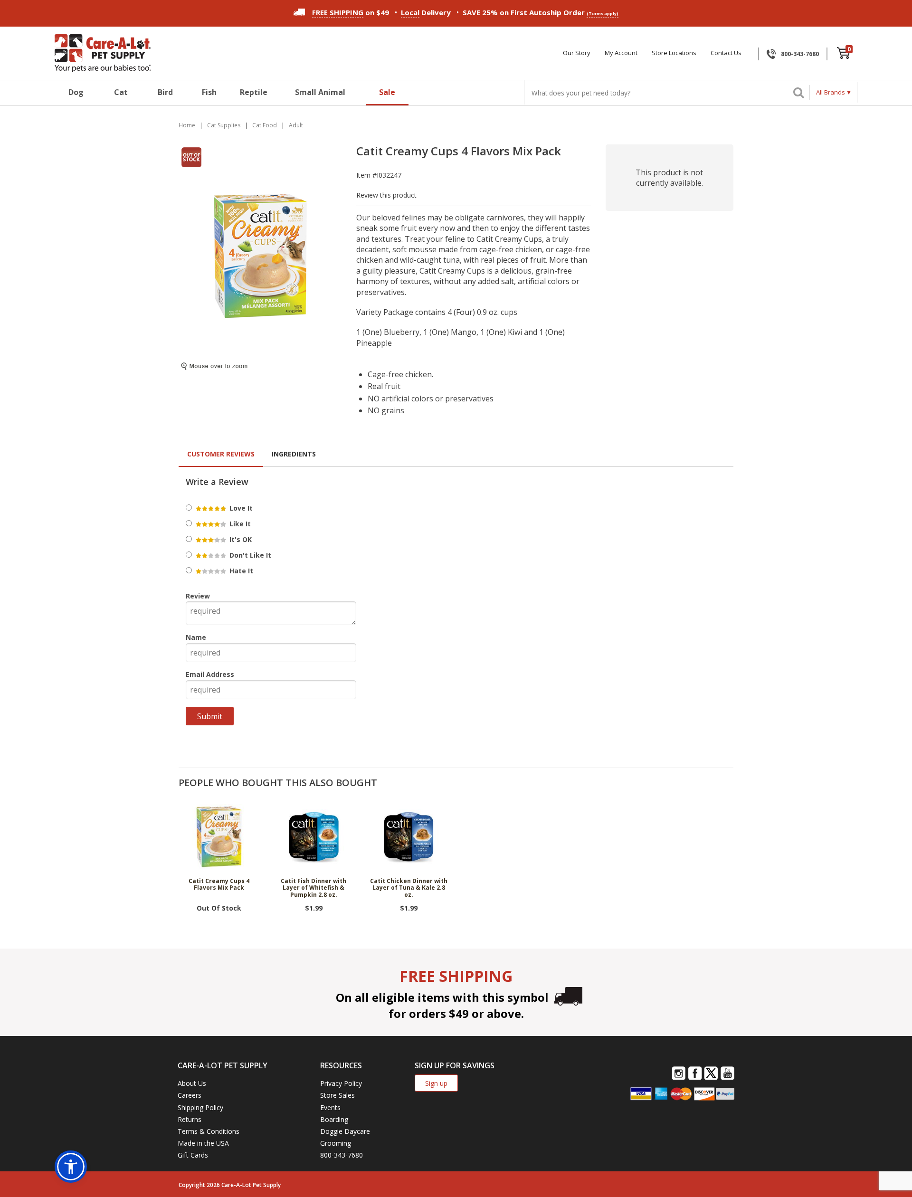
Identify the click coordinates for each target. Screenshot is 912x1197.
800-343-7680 (800, 54)
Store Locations (674, 53)
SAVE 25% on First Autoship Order (540, 12)
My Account (621, 53)
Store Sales (337, 1095)
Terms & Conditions (208, 1131)
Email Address (210, 674)
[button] (71, 1166)
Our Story (576, 53)
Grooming (335, 1143)
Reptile (253, 92)
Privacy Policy (341, 1083)
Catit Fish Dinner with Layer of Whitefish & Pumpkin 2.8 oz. (313, 888)
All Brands (830, 92)
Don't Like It (249, 555)
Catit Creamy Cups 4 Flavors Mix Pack (219, 885)
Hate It (240, 570)
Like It (239, 523)
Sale (387, 92)
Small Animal (320, 92)
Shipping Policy (200, 1107)
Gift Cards (193, 1154)
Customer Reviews (221, 453)
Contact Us (726, 53)
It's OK (240, 539)
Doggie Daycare (345, 1131)
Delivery (426, 12)
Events (330, 1107)
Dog (76, 92)
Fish (209, 92)
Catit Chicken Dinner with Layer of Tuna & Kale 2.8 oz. (408, 888)
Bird (165, 92)
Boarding (334, 1119)
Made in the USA (203, 1143)
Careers (189, 1095)
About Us (192, 1083)
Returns (189, 1119)
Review (198, 595)
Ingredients (294, 453)
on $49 (350, 12)
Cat (121, 92)
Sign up (436, 1083)
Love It (240, 508)
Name (196, 637)
